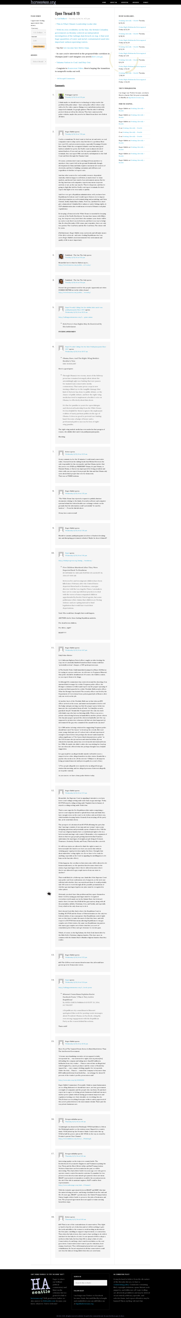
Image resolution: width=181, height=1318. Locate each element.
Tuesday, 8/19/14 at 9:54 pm (75, 282)
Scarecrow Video (75, 68)
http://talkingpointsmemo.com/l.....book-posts (75, 987)
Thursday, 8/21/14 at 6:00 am (75, 1219)
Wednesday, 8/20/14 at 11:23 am (76, 454)
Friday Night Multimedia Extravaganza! (132, 27)
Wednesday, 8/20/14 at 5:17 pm (76, 793)
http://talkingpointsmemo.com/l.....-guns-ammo (76, 317)
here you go (97, 56)
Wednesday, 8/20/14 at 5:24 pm (76, 982)
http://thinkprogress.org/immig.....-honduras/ (75, 561)
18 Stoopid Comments (66, 78)
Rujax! (67, 553)
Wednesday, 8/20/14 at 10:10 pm (76, 1044)
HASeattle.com (49, 1301)
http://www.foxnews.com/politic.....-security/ (75, 292)
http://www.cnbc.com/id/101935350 (71, 1080)
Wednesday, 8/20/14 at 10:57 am (76, 352)
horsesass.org (36, 1298)
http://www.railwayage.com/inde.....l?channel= (75, 1185)
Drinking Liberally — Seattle (128, 21)
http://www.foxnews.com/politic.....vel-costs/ (75, 265)
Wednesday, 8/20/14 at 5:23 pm (76, 957)
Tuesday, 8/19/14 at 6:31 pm (75, 97)
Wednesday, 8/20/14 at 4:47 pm (76, 650)
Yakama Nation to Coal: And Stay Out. (74, 62)
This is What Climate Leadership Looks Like (77, 24)
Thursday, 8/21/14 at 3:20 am (75, 1156)
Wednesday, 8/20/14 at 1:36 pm (76, 530)
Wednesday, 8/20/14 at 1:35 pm (76, 493)
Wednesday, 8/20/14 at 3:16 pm (76, 555)
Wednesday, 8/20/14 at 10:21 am (76, 312)
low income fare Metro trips (76, 48)
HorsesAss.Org (47, 2)
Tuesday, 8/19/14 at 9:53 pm (75, 257)
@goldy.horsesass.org (136, 97)
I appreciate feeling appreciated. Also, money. (38, 23)
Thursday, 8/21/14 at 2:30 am (75, 1122)
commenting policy (121, 1285)
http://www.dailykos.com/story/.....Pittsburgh (75, 1139)
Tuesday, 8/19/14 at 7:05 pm (75, 134)
